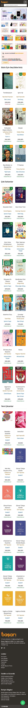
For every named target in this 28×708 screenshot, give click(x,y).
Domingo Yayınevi (20, 211)
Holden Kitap (20, 132)
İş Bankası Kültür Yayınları (7, 133)
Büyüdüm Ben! (7, 207)
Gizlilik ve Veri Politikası (7, 678)
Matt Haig (20, 213)
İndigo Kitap (20, 283)
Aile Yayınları (20, 246)
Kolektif (7, 440)
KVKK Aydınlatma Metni (7, 676)
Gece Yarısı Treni (20, 207)
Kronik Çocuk (20, 318)
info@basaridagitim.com (17, 639)
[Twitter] (2, 647)
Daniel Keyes (7, 393)
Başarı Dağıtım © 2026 (7, 641)
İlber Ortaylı (20, 321)
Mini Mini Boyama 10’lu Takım (7, 470)
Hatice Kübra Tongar (20, 250)
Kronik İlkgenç (7, 211)
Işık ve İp (20, 93)
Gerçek (20, 128)
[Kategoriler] (2, 5)
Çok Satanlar (4, 660)
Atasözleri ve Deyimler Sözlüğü (8, 543)
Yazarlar (3, 664)
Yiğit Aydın (7, 172)
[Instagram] (4, 647)
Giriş (25, 2)
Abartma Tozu (7, 314)
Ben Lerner (7, 99)
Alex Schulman (20, 172)
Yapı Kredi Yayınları (7, 97)
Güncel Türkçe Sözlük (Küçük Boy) (20, 543)
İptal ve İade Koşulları (6, 683)
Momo (20, 350)
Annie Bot (20, 431)
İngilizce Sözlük (20, 611)
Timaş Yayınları (20, 169)
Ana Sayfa (3, 656)
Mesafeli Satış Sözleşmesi (7, 682)
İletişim (3, 667)
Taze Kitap (7, 283)
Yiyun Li (7, 136)
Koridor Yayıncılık (7, 391)
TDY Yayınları (20, 472)
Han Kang (20, 99)
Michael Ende (20, 356)
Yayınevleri (3, 662)
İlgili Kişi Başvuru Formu (7, 680)
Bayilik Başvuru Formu (6, 666)
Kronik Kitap (7, 169)
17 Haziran (20, 165)
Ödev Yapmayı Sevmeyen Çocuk (20, 244)
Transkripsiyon (7, 93)
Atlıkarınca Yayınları (8, 436)
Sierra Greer (20, 438)
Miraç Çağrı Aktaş (20, 286)
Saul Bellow (20, 134)
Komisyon (7, 477)
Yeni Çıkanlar (4, 658)
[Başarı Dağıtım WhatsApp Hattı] (23, 702)
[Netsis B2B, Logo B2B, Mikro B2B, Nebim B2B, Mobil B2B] (14, 706)
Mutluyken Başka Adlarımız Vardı (7, 130)
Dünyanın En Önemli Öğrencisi (7, 281)
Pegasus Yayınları (20, 354)
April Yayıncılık (20, 97)
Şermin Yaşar (7, 213)
